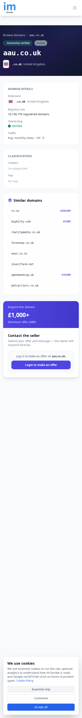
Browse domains (14, 35)
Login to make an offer (41, 365)
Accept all (41, 707)
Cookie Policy (24, 680)
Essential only (41, 689)
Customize (41, 698)
